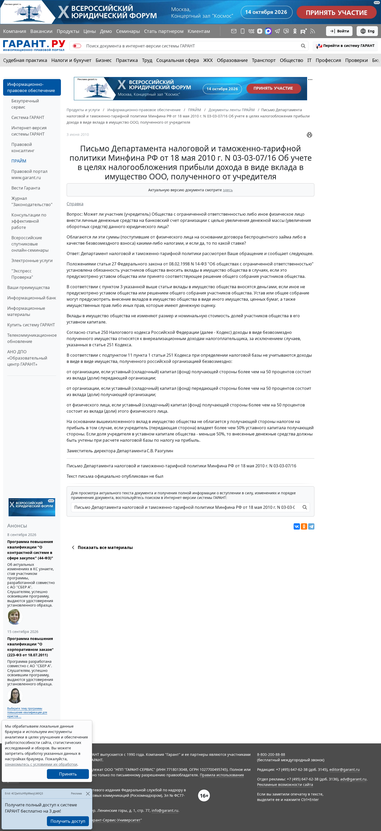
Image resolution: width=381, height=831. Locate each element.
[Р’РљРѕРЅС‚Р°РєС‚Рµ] (297, 526)
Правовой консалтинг (22, 147)
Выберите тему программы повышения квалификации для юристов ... (27, 712)
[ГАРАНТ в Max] (268, 31)
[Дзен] (259, 31)
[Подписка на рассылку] (234, 31)
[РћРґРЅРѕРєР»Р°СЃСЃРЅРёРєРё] (304, 526)
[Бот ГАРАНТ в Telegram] (286, 31)
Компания (14, 31)
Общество (291, 60)
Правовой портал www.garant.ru (29, 174)
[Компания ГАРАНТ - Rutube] (304, 31)
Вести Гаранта (25, 188)
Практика (127, 60)
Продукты (68, 31)
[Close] (87, 793)
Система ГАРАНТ (27, 117)
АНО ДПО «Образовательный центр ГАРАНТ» (27, 358)
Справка (75, 204)
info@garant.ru (165, 810)
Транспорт (264, 60)
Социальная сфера (177, 60)
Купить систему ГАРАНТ (31, 325)
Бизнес (104, 60)
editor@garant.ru (344, 769)
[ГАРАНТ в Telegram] (277, 31)
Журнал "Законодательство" (32, 201)
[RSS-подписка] (312, 31)
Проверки (356, 60)
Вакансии (41, 31)
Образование (232, 60)
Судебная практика (25, 60)
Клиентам (199, 31)
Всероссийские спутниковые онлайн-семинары (29, 244)
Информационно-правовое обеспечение (31, 87)
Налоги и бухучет (71, 60)
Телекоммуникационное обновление (32, 338)
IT (309, 60)
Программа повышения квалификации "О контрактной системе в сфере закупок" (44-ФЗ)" (30, 549)
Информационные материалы (26, 311)
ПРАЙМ (18, 161)
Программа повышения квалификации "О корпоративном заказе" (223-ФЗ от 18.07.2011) (30, 646)
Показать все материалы (105, 547)
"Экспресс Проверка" (22, 274)
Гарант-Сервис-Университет (114, 820)
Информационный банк (31, 298)
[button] (345, 46)
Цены (89, 31)
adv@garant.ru (353, 779)
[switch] (77, 46)
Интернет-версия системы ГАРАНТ (29, 131)
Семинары (128, 31)
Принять (68, 774)
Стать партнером (164, 31)
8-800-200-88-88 (271, 754)
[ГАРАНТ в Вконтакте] (251, 31)
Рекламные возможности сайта (285, 784)
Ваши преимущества (28, 287)
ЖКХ (208, 60)
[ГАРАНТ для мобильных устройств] (242, 31)
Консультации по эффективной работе (28, 221)
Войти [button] (343, 31)
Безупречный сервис (25, 104)
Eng (371, 31)
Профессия (328, 60)
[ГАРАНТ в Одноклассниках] (295, 31)
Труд (147, 60)
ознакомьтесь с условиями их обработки (41, 764)
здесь (228, 189)
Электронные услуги (32, 260)
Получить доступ (68, 821)
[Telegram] (311, 526)
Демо (106, 31)
